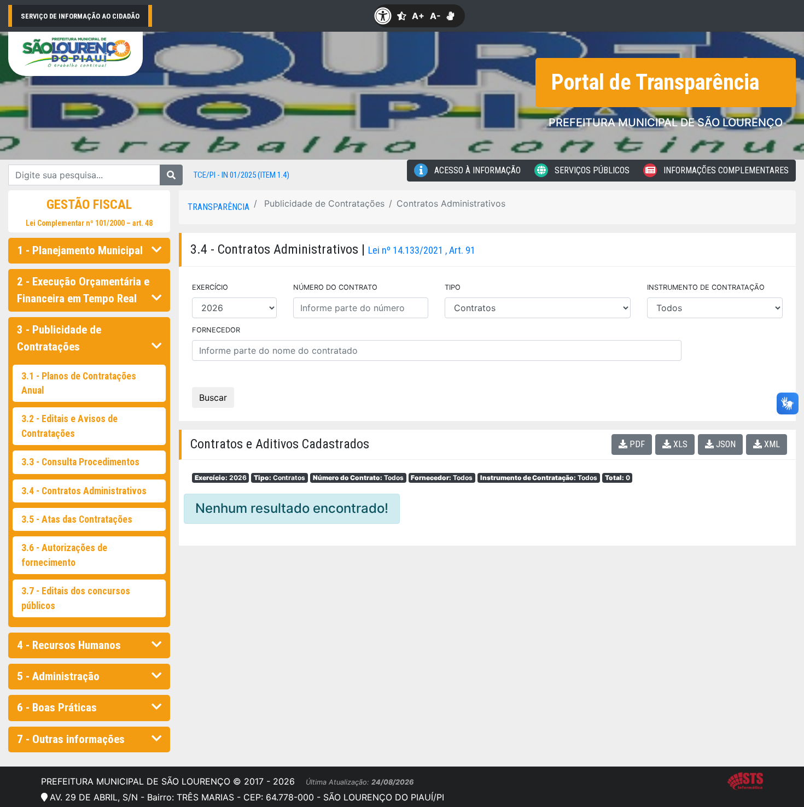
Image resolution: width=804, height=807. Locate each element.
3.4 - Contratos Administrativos (84, 491)
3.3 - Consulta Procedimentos (80, 462)
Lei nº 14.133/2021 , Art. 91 (421, 250)
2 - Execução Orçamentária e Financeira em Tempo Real (83, 290)
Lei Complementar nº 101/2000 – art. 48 (89, 223)
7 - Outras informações (71, 739)
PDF (636, 444)
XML (771, 444)
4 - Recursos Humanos (69, 645)
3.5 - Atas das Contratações (76, 519)
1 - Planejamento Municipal (80, 250)
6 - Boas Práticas (57, 707)
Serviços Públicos (591, 170)
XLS (679, 444)
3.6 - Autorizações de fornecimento (64, 555)
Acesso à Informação (476, 170)
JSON (725, 444)
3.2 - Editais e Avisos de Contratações (69, 425)
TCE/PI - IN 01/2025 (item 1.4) (241, 175)
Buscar (213, 397)
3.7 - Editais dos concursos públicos (75, 598)
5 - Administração (58, 676)
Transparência (218, 207)
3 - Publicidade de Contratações (59, 338)
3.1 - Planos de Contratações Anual (78, 383)
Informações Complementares (725, 170)
